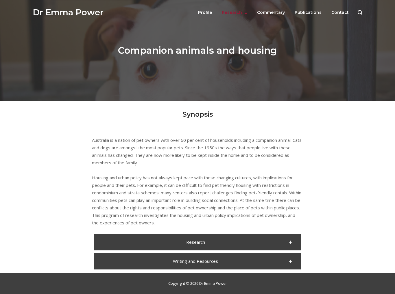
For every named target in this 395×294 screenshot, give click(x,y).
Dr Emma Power (68, 12)
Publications (308, 12)
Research (232, 12)
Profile (205, 12)
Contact (340, 12)
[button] (197, 242)
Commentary (271, 12)
